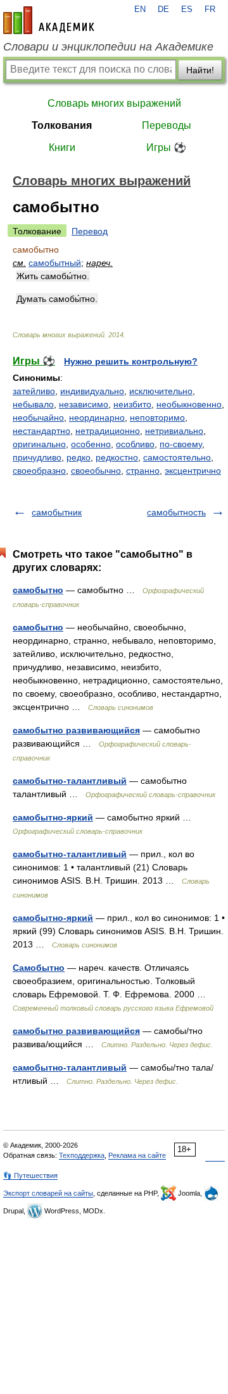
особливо (135, 444)
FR (210, 9)
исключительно (161, 391)
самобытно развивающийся (76, 730)
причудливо (37, 457)
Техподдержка (81, 1155)
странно (143, 471)
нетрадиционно (107, 431)
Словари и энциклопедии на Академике (108, 46)
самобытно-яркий (53, 817)
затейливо (34, 391)
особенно (91, 444)
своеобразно (39, 471)
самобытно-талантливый (70, 781)
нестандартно (41, 431)
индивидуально (92, 391)
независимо (83, 404)
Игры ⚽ (166, 147)
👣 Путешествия (30, 1175)
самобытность (176, 512)
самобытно (38, 590)
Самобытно (39, 968)
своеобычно (96, 471)
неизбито (132, 404)
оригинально (39, 444)
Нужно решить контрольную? (131, 361)
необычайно (38, 417)
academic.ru (48, 20)
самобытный (54, 263)
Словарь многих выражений (114, 103)
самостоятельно (177, 457)
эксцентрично (193, 471)
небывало (33, 404)
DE (163, 9)
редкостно (117, 457)
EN (140, 9)
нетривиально (174, 431)
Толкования (62, 125)
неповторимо (157, 417)
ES (187, 9)
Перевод (90, 231)
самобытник (57, 512)
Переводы (166, 125)
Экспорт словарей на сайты (48, 1193)
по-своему (181, 444)
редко (78, 457)
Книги (62, 147)
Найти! (200, 70)
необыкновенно (189, 404)
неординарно (97, 417)
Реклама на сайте (137, 1155)
